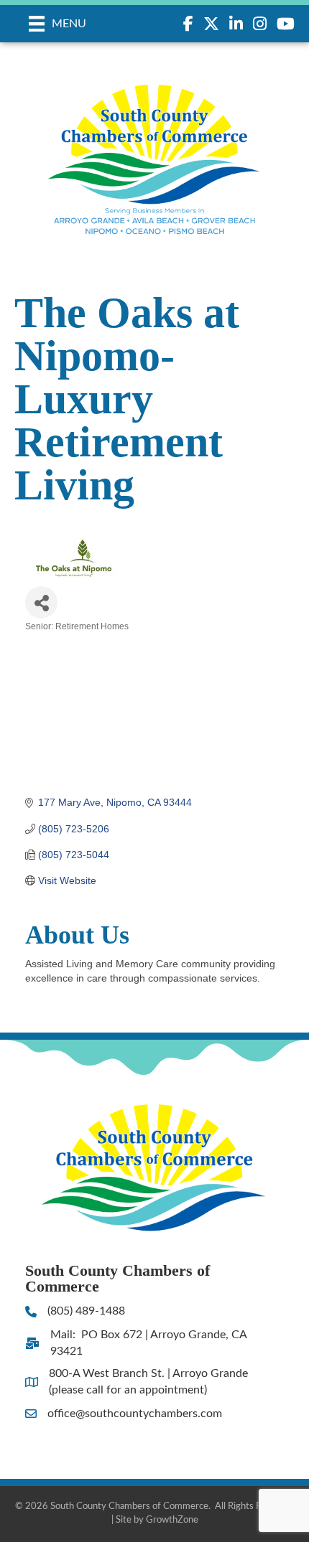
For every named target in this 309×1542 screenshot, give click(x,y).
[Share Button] (41, 602)
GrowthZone (172, 1520)
